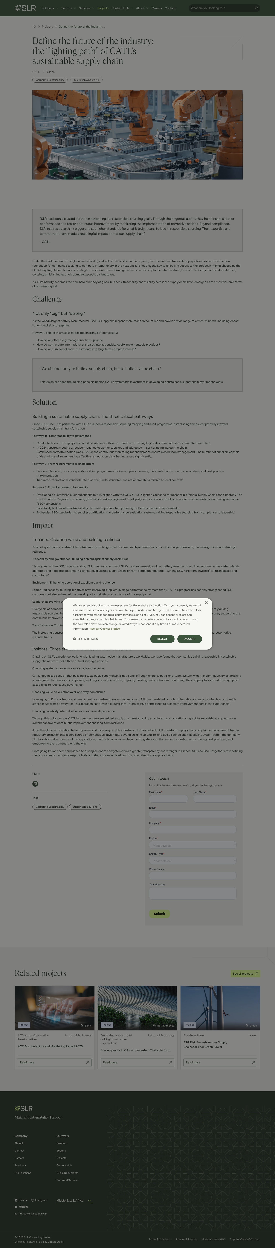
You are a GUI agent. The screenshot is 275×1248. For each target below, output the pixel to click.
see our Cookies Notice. (105, 628)
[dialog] (137, 624)
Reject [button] (162, 638)
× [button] (206, 602)
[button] (85, 639)
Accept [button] (189, 638)
